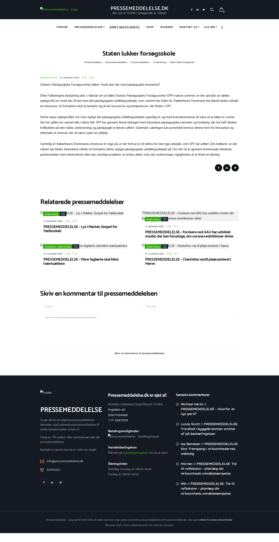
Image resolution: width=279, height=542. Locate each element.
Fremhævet (50, 247)
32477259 (121, 420)
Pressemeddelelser (140, 62)
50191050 (53, 470)
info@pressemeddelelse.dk (65, 461)
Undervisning (159, 62)
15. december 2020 (52, 221)
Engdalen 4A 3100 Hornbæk (118, 412)
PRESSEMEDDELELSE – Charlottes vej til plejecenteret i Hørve (188, 262)
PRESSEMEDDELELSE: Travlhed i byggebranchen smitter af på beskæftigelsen (209, 429)
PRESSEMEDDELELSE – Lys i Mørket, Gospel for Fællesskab (80, 229)
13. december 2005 (69, 77)
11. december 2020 (154, 226)
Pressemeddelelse (92, 62)
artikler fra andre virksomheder (215, 519)
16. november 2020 (52, 253)
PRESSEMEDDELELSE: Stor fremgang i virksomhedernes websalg (209, 449)
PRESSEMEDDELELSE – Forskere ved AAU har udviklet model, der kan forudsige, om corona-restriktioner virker (189, 234)
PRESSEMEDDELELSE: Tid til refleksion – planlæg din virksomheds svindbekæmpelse (209, 468)
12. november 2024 (154, 253)
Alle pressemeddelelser (116, 62)
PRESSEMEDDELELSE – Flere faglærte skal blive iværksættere (81, 262)
